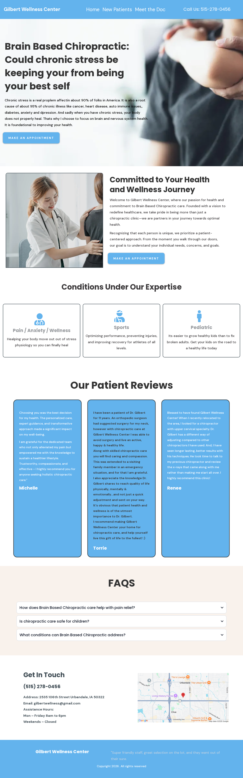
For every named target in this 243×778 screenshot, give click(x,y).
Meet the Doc (150, 10)
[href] (183, 698)
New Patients (117, 10)
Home (92, 10)
